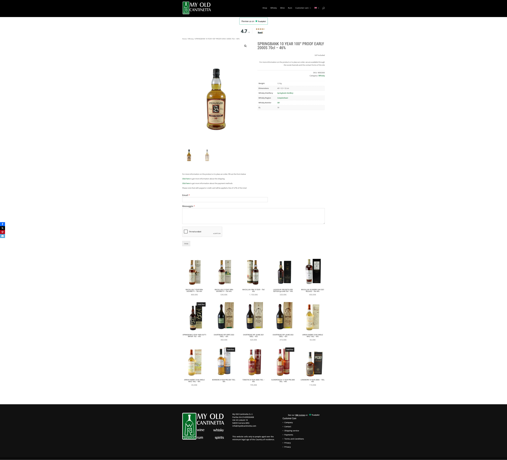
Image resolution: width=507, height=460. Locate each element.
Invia (186, 243)
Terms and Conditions (294, 439)
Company (288, 422)
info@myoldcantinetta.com (244, 426)
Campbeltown (282, 98)
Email (186, 195)
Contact (287, 426)
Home (184, 39)
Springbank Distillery (285, 93)
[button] (245, 46)
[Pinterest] (2, 232)
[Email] (2, 236)
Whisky (273, 8)
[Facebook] (2, 224)
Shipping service (291, 430)
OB (278, 102)
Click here (186, 179)
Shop (264, 8)
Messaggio (188, 206)
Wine (282, 8)
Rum (290, 8)
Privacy (287, 443)
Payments (288, 434)
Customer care (302, 8)
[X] (2, 228)
